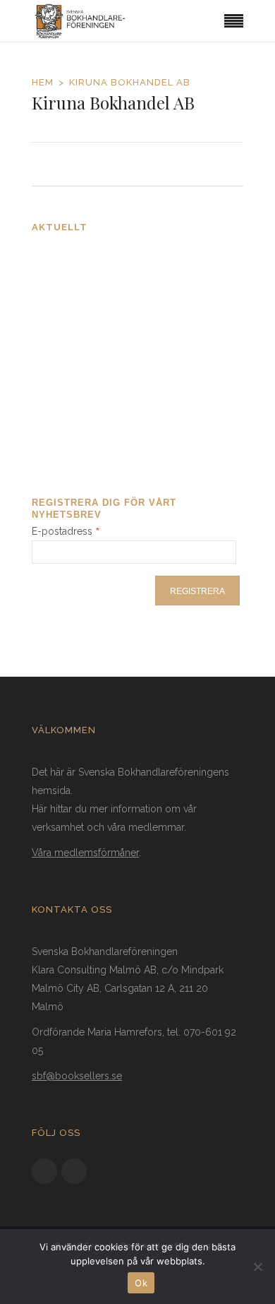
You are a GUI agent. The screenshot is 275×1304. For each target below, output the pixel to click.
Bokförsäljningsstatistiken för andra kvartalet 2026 (125, 332)
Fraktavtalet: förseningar (97, 259)
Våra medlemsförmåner (85, 852)
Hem (43, 82)
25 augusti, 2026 (72, 372)
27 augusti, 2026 (72, 291)
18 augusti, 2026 (72, 437)
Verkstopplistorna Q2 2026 (101, 405)
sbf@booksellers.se (77, 1075)
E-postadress (66, 531)
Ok (141, 1282)
